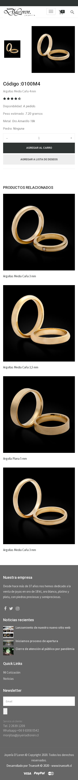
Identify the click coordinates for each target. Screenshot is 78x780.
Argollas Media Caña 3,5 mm (20, 367)
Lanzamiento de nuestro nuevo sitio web (43, 627)
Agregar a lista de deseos (39, 159)
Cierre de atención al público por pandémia (45, 649)
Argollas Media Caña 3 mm (19, 276)
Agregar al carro (39, 147)
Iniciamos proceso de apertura (37, 641)
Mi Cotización (11, 672)
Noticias (8, 679)
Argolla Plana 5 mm (15, 459)
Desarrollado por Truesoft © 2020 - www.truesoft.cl (39, 766)
